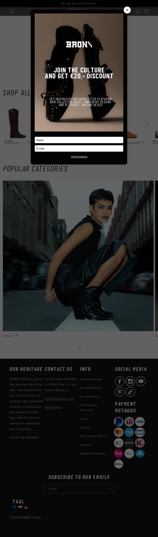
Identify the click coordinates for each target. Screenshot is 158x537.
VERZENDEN (79, 157)
